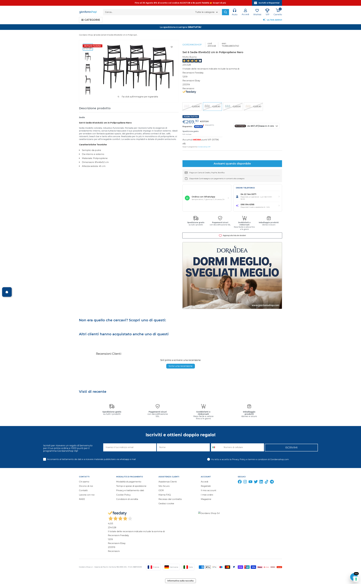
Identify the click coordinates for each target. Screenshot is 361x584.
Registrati (206, 486)
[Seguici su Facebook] (240, 482)
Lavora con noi (86, 494)
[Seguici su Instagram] (245, 482)
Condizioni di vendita (127, 499)
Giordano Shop (86, 35)
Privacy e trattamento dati (130, 490)
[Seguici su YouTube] (250, 482)
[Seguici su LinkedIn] (261, 482)
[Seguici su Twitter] (256, 482)
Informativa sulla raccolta (180, 580)
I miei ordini (207, 494)
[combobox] (216, 447)
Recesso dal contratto (170, 499)
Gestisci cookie (166, 503)
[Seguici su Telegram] (272, 482)
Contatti (83, 490)
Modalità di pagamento (128, 481)
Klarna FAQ (165, 494)
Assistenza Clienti (168, 481)
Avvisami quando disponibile (232, 163)
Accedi (204, 481)
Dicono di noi (86, 486)
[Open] (7, 292)
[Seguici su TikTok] (266, 482)
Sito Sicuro (164, 486)
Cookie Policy (123, 494)
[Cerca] (225, 12)
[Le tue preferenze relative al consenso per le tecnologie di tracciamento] (356, 579)
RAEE (82, 499)
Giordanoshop (192, 44)
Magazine (206, 499)
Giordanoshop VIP (204, 147)
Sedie (98, 35)
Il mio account (208, 490)
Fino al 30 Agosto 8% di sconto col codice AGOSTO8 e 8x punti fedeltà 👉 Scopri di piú (180, 3)
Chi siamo (84, 481)
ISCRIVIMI (291, 447)
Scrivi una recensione (180, 366)
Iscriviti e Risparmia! (269, 3)
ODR (161, 490)
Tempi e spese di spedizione (131, 486)
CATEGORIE (92, 19)
